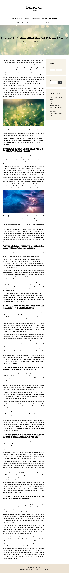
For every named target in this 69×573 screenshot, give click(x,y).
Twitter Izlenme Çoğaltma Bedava (46, 22)
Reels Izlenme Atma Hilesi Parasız (23, 22)
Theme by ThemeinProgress (26, 569)
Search (52, 63)
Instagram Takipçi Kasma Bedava (32, 18)
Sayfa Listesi (35, 22)
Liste (42, 18)
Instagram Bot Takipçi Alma (18, 18)
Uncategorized (42, 42)
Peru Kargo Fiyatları (53, 18)
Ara (50, 80)
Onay (46, 18)
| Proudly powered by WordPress (41, 569)
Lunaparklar (34, 8)
